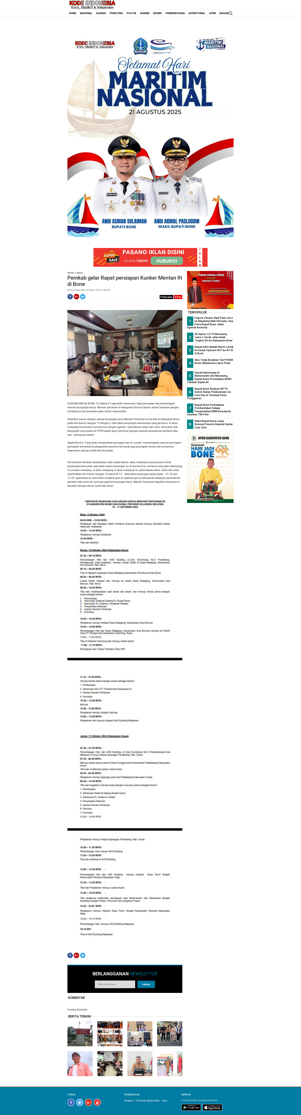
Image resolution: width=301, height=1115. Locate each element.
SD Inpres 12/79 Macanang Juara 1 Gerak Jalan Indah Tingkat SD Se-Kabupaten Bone (213, 337)
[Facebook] (70, 296)
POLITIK (131, 13)
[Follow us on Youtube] (97, 1102)
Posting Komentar (77, 1009)
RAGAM (223, 13)
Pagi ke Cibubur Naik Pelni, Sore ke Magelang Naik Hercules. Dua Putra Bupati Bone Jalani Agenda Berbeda (210, 322)
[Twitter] (82, 296)
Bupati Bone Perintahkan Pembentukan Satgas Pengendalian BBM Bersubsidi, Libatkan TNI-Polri (209, 409)
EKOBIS (157, 13)
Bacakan (168, 297)
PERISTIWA (116, 13)
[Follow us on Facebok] (70, 1102)
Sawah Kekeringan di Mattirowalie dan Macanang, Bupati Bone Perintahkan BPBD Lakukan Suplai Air (209, 377)
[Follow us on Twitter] (79, 1102)
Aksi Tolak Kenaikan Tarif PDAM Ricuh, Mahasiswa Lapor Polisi (214, 361)
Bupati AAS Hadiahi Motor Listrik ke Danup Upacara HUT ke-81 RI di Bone (214, 350)
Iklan (164, 1100)
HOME (72, 13)
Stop (179, 297)
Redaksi (128, 1100)
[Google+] (76, 296)
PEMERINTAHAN (175, 13)
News (80, 272)
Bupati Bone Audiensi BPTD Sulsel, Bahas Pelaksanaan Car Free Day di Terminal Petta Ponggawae (209, 393)
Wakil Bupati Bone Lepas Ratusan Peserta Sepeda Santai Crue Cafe (214, 424)
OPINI (212, 13)
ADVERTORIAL (196, 13)
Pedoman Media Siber (147, 1100)
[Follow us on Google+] (88, 1102)
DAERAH (101, 13)
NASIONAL (86, 13)
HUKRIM (144, 13)
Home (70, 272)
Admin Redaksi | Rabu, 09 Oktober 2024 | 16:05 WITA (88, 290)
